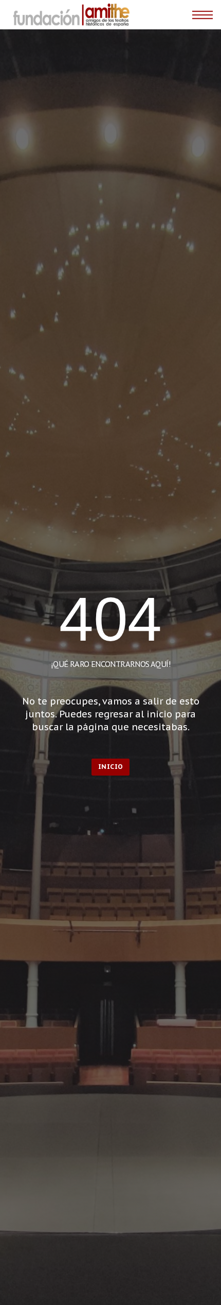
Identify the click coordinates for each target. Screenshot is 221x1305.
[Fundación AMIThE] (70, 14)
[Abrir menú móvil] (202, 15)
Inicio (110, 766)
